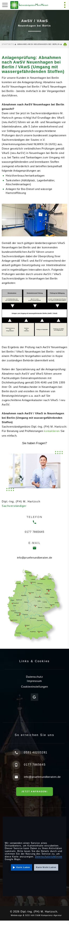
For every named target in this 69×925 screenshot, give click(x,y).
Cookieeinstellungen (34, 686)
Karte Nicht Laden (46, 867)
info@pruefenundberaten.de (34, 557)
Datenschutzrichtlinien (48, 856)
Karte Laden (23, 867)
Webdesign (14, 915)
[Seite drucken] (65, 44)
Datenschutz (34, 676)
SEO (26, 915)
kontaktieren (52, 430)
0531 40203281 (35, 752)
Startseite (8, 44)
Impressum (34, 680)
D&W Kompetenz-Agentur (49, 915)
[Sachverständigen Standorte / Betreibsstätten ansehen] (34, 605)
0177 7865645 (34, 531)
